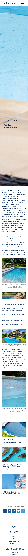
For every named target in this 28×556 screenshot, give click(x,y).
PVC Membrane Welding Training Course (14, 551)
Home (14, 521)
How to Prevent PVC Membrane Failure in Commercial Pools (12, 464)
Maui (18, 345)
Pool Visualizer (14, 543)
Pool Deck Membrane (14, 534)
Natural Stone (13, 127)
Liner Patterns (14, 527)
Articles (14, 554)
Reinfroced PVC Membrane (14, 530)
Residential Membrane (14, 532)
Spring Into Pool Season (10, 491)
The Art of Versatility (8, 439)
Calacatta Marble (16, 411)
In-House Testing (14, 552)
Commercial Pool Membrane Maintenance (14, 549)
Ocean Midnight (13, 287)
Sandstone (19, 287)
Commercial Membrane (14, 531)
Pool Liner (14, 526)
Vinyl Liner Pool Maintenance (14, 548)
